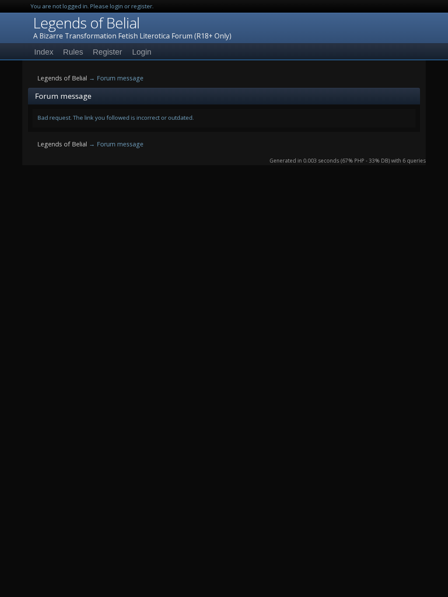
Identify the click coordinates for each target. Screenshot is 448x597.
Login (141, 52)
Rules (73, 52)
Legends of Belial (86, 23)
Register (107, 52)
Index (43, 52)
